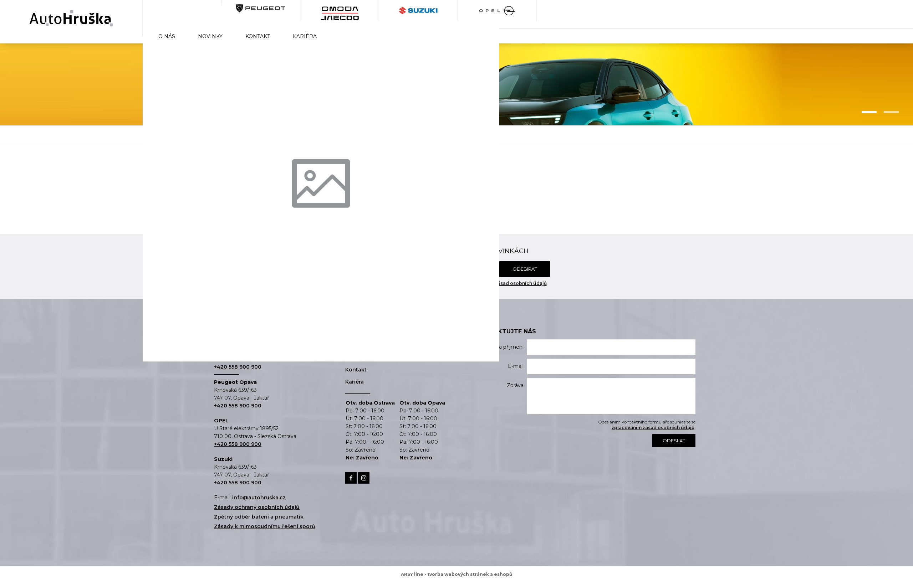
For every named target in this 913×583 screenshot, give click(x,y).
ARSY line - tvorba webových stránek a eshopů (456, 574)
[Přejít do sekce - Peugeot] (260, 10)
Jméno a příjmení (502, 347)
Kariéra (305, 36)
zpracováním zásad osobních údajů (505, 283)
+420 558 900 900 (237, 367)
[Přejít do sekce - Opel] (497, 10)
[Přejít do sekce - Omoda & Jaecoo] (339, 10)
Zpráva (515, 385)
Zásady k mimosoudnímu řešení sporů (264, 526)
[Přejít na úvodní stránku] (71, 18)
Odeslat (674, 440)
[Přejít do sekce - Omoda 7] (182, 10)
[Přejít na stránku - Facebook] (351, 478)
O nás (166, 36)
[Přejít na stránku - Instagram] (363, 478)
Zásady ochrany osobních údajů (257, 507)
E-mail (516, 366)
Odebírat (524, 269)
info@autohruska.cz (259, 497)
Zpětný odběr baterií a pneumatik (259, 517)
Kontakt (257, 36)
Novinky (210, 36)
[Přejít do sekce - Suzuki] (418, 10)
